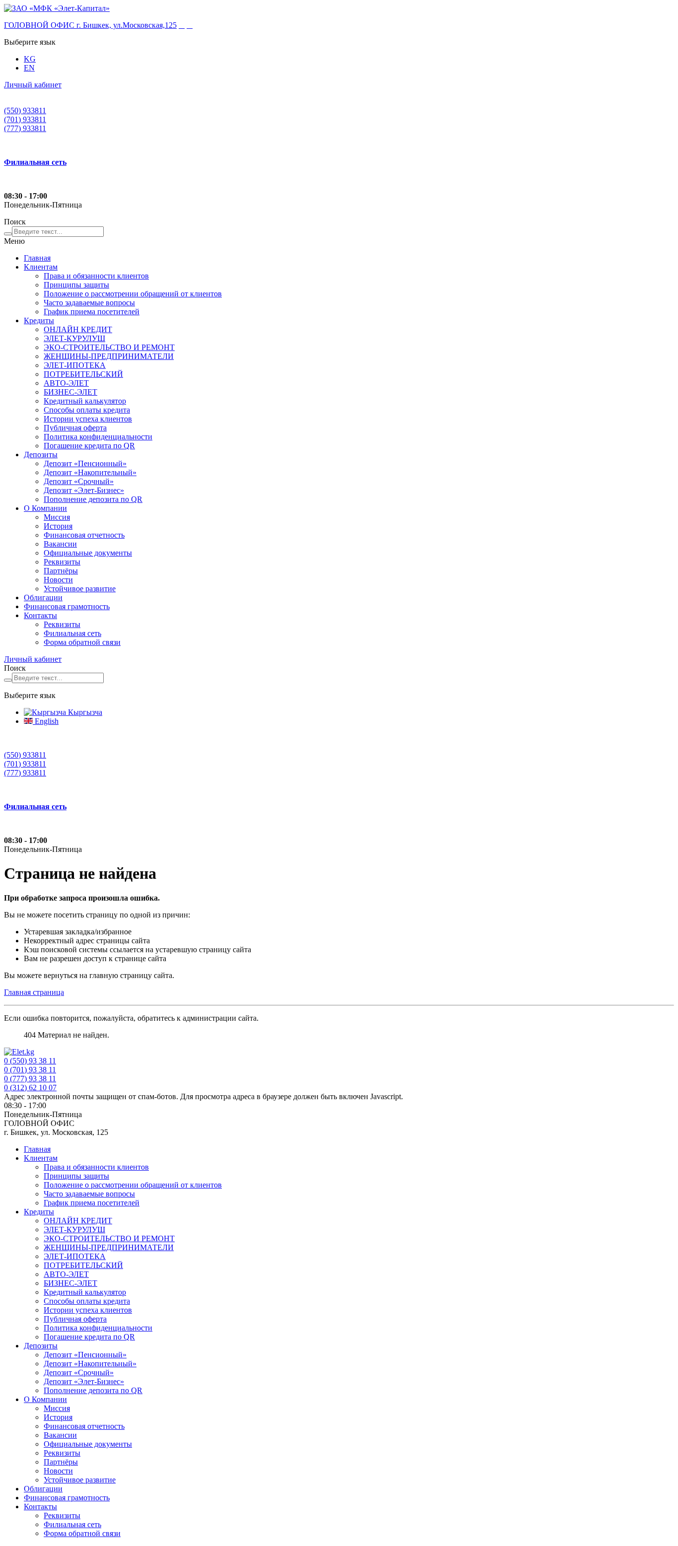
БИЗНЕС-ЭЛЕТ (70, 392)
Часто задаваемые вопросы (89, 302)
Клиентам (41, 267)
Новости (58, 579)
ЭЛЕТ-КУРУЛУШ (74, 338)
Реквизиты (62, 562)
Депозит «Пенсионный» (85, 463)
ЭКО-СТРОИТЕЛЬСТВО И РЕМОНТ (109, 347)
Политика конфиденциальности (98, 436)
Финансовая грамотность (67, 606)
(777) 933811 (25, 128)
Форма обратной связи (82, 642)
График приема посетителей (91, 311)
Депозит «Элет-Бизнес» (84, 490)
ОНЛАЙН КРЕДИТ (78, 329)
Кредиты (39, 320)
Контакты (40, 615)
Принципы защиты (76, 285)
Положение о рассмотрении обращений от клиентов (133, 293)
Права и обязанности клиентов (96, 276)
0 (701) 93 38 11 (30, 1069)
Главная (37, 258)
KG (30, 59)
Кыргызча (84, 712)
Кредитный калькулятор (85, 401)
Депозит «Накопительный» (90, 472)
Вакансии (60, 544)
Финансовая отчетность (84, 535)
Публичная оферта (75, 427)
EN (29, 68)
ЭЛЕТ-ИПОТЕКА (75, 365)
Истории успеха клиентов (88, 419)
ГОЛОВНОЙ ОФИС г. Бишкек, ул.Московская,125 (90, 25)
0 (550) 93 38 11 (30, 1060)
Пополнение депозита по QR (93, 499)
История (58, 526)
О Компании (45, 508)
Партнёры (61, 570)
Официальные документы (88, 553)
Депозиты (41, 454)
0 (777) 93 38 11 (30, 1078)
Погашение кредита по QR (89, 445)
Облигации (43, 597)
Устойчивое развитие (80, 588)
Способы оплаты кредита (87, 410)
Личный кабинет (33, 84)
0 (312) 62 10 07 (30, 1087)
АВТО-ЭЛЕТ (66, 383)
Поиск (15, 221)
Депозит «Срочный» (79, 481)
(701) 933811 (25, 119)
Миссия (57, 517)
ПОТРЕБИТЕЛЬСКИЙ (83, 374)
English (46, 721)
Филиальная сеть (72, 633)
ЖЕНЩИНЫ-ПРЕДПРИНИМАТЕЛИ (109, 356)
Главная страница (34, 992)
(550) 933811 (25, 110)
